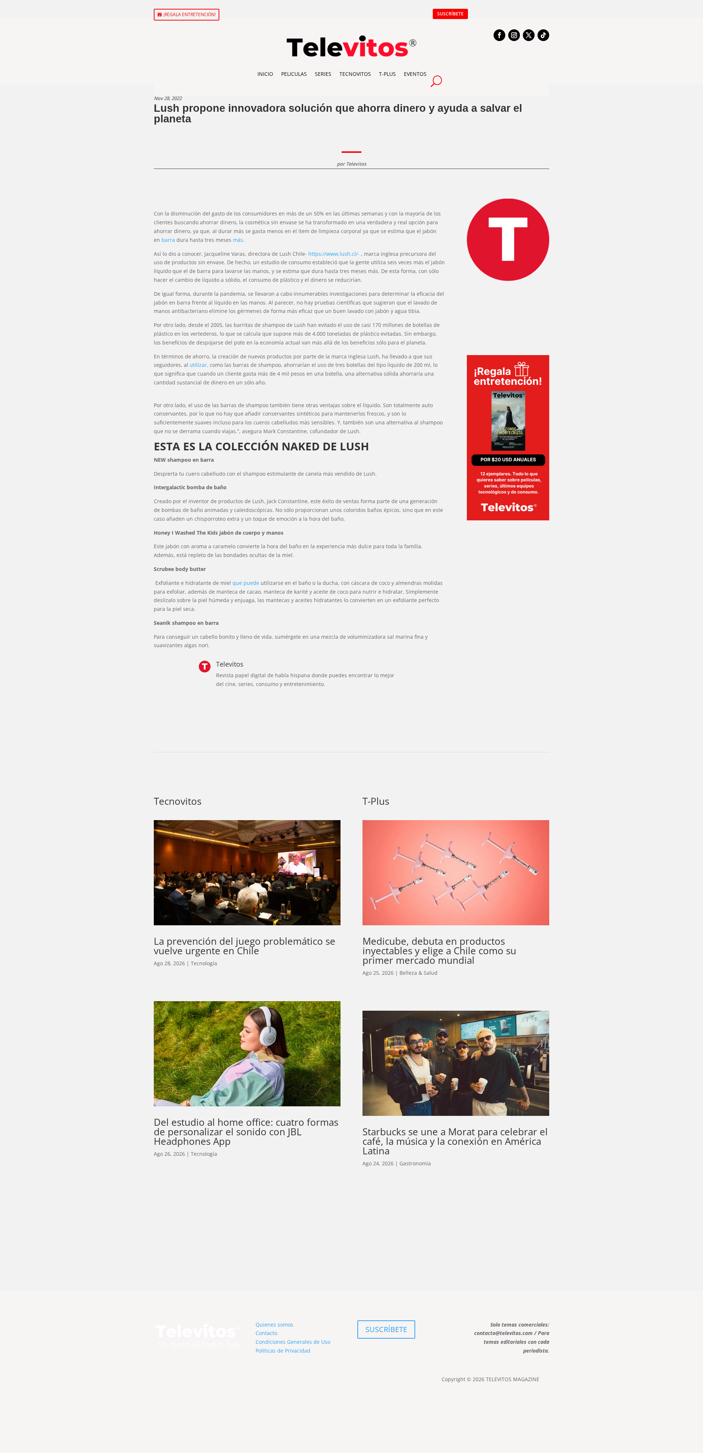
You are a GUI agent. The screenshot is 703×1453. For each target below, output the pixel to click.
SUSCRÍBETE (450, 14)
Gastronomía (415, 1163)
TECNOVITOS (355, 73)
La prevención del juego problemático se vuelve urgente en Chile (244, 945)
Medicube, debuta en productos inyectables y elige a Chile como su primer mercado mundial (439, 950)
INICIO (265, 73)
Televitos (356, 164)
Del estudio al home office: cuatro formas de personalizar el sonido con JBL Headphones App (246, 1131)
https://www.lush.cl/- (334, 253)
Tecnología (204, 963)
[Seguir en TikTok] (543, 35)
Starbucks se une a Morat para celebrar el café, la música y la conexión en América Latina (455, 1141)
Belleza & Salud (418, 972)
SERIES (323, 73)
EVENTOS (415, 73)
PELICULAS (294, 73)
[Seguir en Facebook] (499, 35)
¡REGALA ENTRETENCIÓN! (189, 14)
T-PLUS (387, 73)
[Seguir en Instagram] (514, 35)
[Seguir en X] (529, 35)
